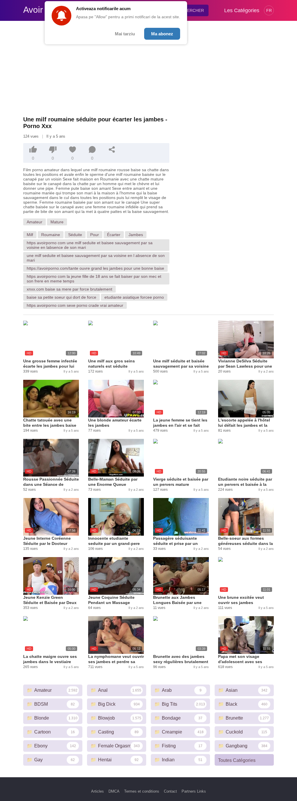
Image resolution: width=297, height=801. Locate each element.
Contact (170, 791)
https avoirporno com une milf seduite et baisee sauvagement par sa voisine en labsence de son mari (90, 245)
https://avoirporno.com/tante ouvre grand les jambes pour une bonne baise (95, 268)
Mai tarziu (125, 33)
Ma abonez (162, 33)
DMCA (113, 791)
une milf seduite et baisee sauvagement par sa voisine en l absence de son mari (96, 257)
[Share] (111, 149)
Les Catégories (241, 10)
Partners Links (194, 791)
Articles (97, 791)
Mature (57, 222)
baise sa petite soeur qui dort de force (61, 297)
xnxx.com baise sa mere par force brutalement (69, 289)
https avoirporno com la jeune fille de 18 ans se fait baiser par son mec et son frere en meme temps (94, 278)
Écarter (113, 234)
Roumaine (50, 234)
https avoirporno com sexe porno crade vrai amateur (75, 305)
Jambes (135, 234)
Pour (94, 234)
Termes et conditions (141, 791)
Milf (30, 234)
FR (269, 10)
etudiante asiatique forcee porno (134, 297)
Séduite (75, 234)
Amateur (34, 222)
